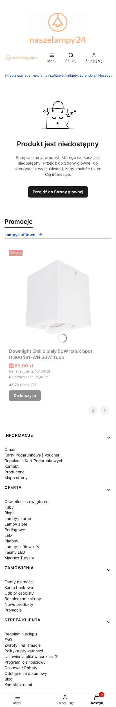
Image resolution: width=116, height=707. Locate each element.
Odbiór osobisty (19, 593)
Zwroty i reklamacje (23, 645)
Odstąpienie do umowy (26, 673)
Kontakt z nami (18, 684)
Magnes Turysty (19, 557)
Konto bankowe (19, 587)
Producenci (15, 471)
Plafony (11, 540)
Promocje (13, 610)
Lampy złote (16, 524)
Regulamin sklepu (21, 633)
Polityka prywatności (24, 650)
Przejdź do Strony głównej (58, 191)
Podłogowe (15, 529)
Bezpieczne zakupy (23, 598)
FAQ (8, 639)
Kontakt (12, 466)
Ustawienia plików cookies (29, 656)
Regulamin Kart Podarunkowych (34, 460)
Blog (9, 679)
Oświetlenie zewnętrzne (26, 501)
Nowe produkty (19, 604)
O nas (10, 449)
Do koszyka (25, 395)
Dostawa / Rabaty (21, 667)
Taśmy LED (15, 552)
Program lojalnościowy (25, 662)
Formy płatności (19, 581)
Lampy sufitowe (20, 234)
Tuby (9, 507)
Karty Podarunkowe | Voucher (32, 455)
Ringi (9, 512)
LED (8, 535)
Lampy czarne (18, 518)
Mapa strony (16, 477)
